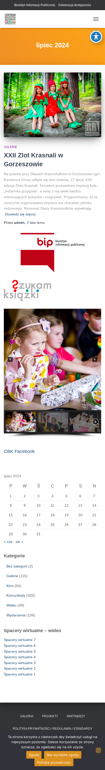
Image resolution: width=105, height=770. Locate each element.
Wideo (11, 605)
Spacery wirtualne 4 (20, 657)
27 (80, 525)
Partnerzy (76, 716)
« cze (8, 542)
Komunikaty (15, 595)
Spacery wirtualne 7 (20, 640)
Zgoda (34, 755)
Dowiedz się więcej (20, 214)
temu (36, 223)
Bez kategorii (16, 566)
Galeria (26, 716)
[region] (52, 373)
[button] (10, 359)
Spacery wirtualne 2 (20, 668)
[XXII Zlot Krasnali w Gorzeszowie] (52, 104)
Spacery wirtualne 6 (20, 646)
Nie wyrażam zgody (63, 755)
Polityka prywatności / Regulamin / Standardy (52, 728)
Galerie (10, 147)
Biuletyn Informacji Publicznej (34, 5)
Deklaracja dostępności (74, 5)
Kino (10, 586)
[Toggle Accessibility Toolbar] (96, 37)
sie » (19, 542)
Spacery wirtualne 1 (20, 674)
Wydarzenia (15, 615)
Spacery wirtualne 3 (20, 663)
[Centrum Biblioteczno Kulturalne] (12, 19)
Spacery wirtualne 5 (20, 651)
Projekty (50, 716)
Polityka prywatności (54, 762)
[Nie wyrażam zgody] (98, 750)
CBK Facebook (19, 451)
